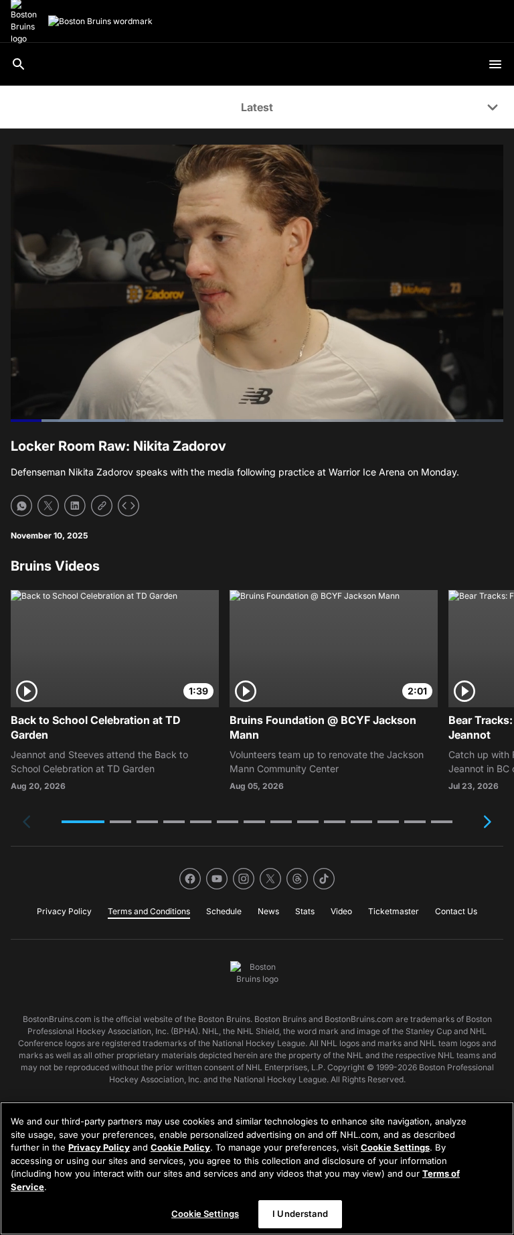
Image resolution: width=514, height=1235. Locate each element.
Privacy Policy (99, 1147)
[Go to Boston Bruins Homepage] (100, 21)
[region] (257, 1168)
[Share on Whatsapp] (21, 505)
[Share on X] (48, 505)
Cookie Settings (395, 1147)
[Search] (19, 64)
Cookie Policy (180, 1147)
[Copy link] (101, 505)
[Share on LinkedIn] (75, 505)
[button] (83, 821)
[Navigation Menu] (495, 64)
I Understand (300, 1213)
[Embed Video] (128, 505)
